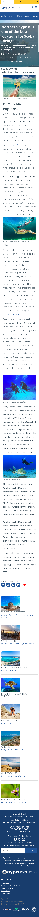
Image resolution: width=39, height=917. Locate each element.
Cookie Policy (5, 891)
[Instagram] (19, 839)
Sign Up (31, 850)
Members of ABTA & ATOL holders (11, 886)
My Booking (5, 883)
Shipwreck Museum (12, 314)
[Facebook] (15, 839)
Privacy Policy (5, 893)
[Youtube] (23, 839)
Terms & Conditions (7, 888)
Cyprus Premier (17, 145)
